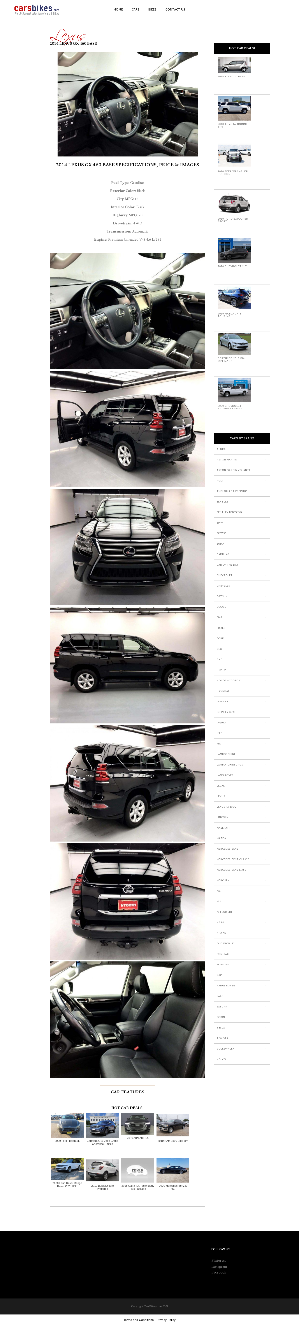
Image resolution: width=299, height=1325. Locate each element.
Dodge (221, 606)
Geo (219, 648)
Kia (219, 743)
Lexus (68, 32)
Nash (220, 922)
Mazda (221, 838)
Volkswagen (226, 1048)
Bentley (223, 501)
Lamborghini (226, 754)
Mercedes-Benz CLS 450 (233, 859)
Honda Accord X (229, 680)
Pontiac (223, 954)
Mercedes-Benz (228, 848)
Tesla (221, 1027)
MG (219, 890)
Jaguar (222, 722)
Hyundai (223, 691)
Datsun (222, 596)
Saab (220, 996)
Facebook (218, 1272)
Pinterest (218, 1260)
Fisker (221, 627)
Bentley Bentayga (230, 512)
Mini (220, 901)
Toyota (222, 1038)
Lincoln (223, 817)
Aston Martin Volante (234, 470)
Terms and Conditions (138, 1319)
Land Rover (225, 775)
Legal (221, 785)
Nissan (221, 932)
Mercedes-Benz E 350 (231, 869)
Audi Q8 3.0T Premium (232, 491)
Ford (220, 638)
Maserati (223, 827)
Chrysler (223, 585)
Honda (222, 669)
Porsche (223, 964)
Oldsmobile (225, 943)
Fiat (220, 617)
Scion (221, 1017)
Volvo (221, 1059)
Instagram (219, 1266)
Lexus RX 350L (226, 806)
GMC (219, 659)
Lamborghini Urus (230, 764)
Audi (220, 480)
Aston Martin (227, 459)
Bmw (220, 522)
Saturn (222, 1006)
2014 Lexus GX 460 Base (73, 43)
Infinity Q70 (226, 712)
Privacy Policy (166, 1319)
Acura (221, 449)
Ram (219, 975)
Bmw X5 (222, 533)
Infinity (223, 701)
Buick (220, 543)
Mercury (223, 880)
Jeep (219, 733)
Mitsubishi (224, 911)
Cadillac (223, 554)
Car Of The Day (227, 564)
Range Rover (226, 985)
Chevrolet (225, 575)
